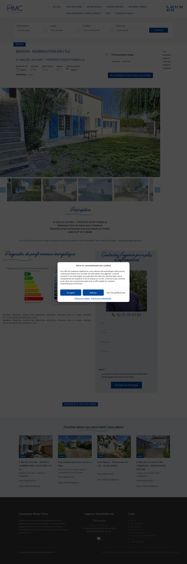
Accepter (71, 292)
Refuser (93, 292)
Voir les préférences (116, 292)
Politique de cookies (82, 298)
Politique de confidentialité (101, 298)
